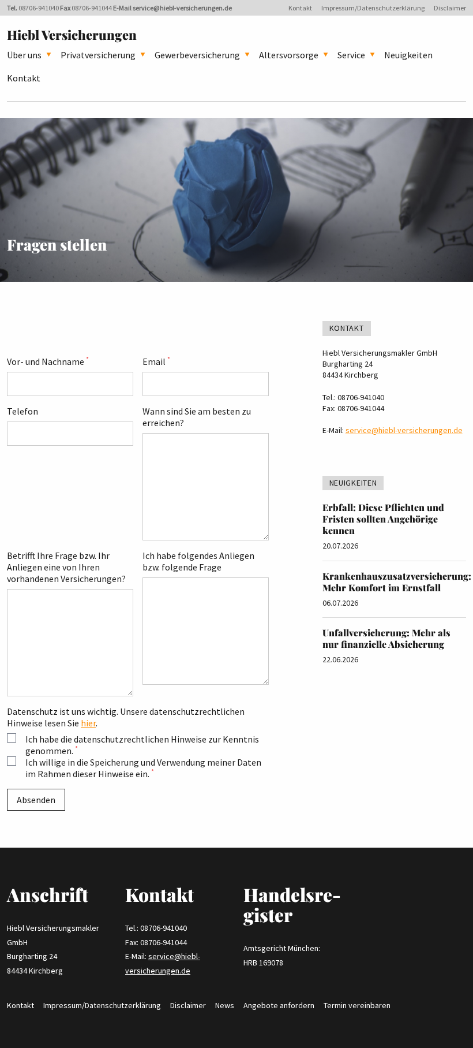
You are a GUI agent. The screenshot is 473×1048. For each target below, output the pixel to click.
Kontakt (300, 7)
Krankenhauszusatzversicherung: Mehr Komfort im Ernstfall (396, 582)
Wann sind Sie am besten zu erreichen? (196, 416)
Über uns (24, 55)
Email (156, 361)
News (224, 1005)
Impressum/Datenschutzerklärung (373, 7)
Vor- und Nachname (48, 361)
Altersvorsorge (288, 55)
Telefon (22, 411)
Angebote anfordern (278, 1005)
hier (88, 723)
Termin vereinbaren (357, 1005)
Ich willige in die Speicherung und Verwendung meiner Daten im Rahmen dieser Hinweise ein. (143, 768)
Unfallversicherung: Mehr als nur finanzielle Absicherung (386, 638)
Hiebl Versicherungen (72, 34)
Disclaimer (450, 7)
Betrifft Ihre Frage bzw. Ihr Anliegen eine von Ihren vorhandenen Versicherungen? (66, 567)
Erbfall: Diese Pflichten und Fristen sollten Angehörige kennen (383, 518)
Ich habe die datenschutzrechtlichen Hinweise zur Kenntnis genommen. (142, 744)
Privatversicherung (98, 55)
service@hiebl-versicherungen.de (182, 7)
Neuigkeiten (408, 55)
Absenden (36, 799)
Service (351, 55)
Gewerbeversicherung (197, 55)
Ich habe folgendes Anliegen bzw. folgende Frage (198, 561)
